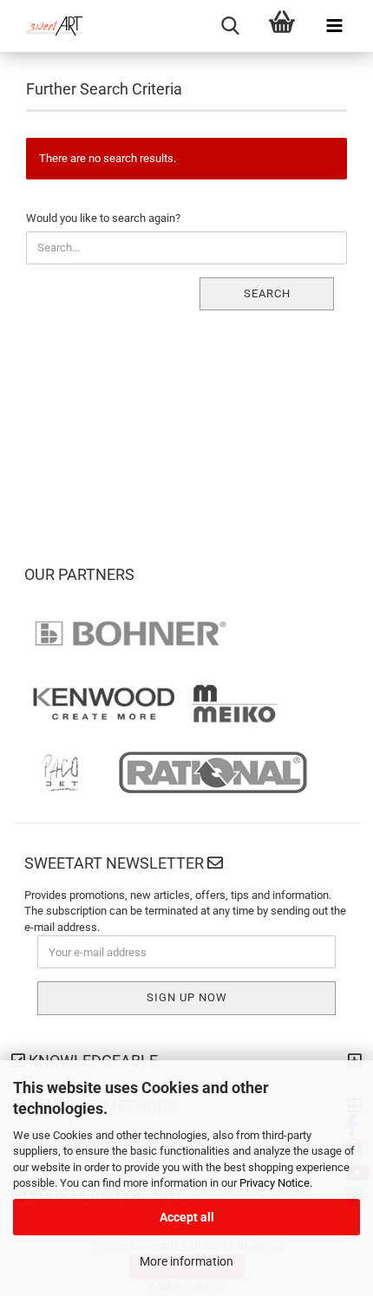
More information (186, 1261)
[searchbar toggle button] (230, 26)
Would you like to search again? (103, 218)
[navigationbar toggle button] (334, 26)
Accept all (187, 1217)
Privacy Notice (274, 1182)
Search (267, 293)
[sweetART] (47, 26)
